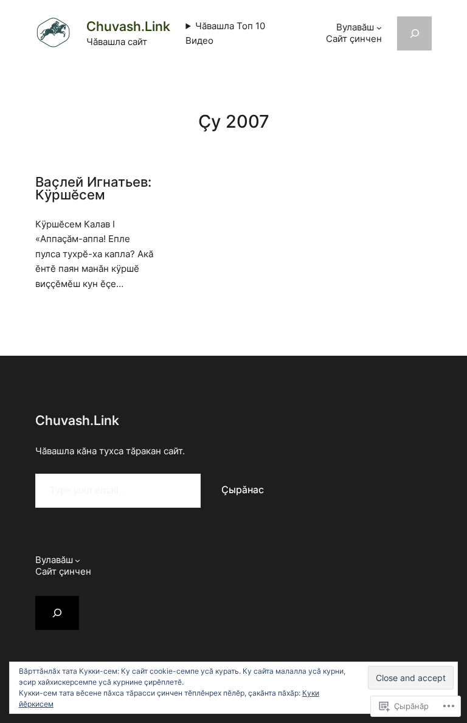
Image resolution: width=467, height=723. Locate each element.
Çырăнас (242, 489)
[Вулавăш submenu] (379, 27)
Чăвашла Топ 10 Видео (225, 33)
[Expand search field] (414, 33)
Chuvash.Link (128, 26)
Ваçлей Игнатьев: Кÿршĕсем (93, 189)
